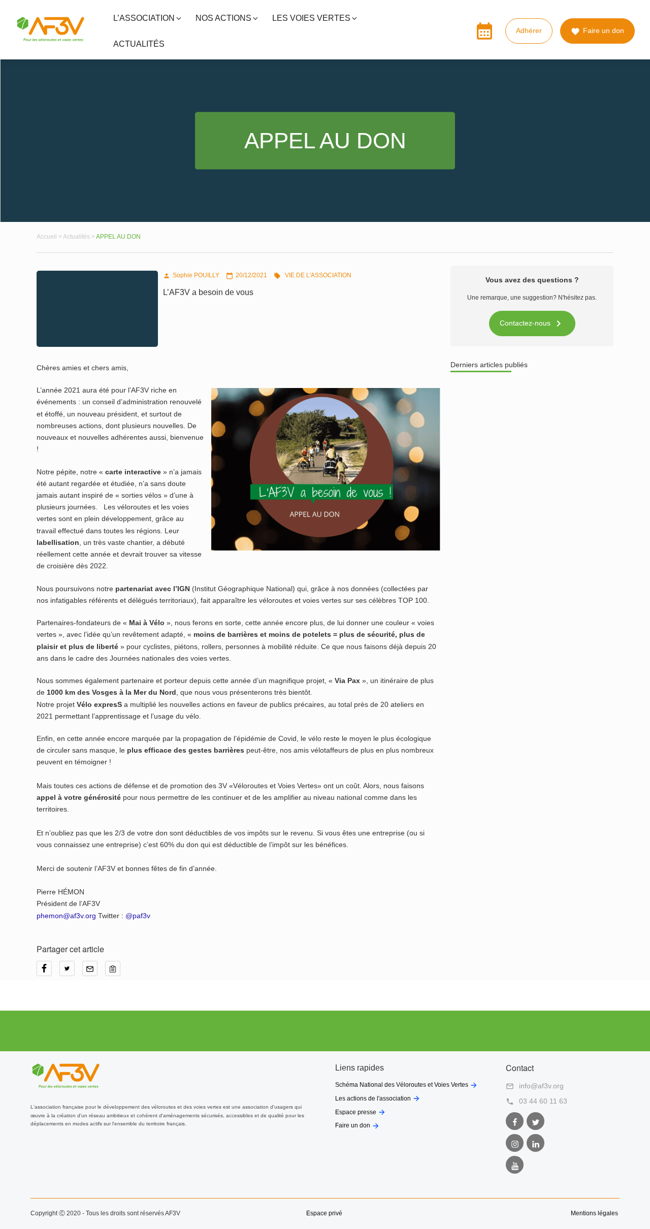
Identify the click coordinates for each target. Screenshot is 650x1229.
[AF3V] (50, 39)
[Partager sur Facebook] (48, 972)
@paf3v (137, 916)
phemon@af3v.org (66, 916)
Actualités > (79, 236)
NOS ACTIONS (223, 18)
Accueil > (50, 236)
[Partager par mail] (93, 972)
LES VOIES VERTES (311, 18)
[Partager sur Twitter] (70, 972)
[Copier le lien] (115, 972)
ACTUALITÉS (139, 44)
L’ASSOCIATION (144, 18)
